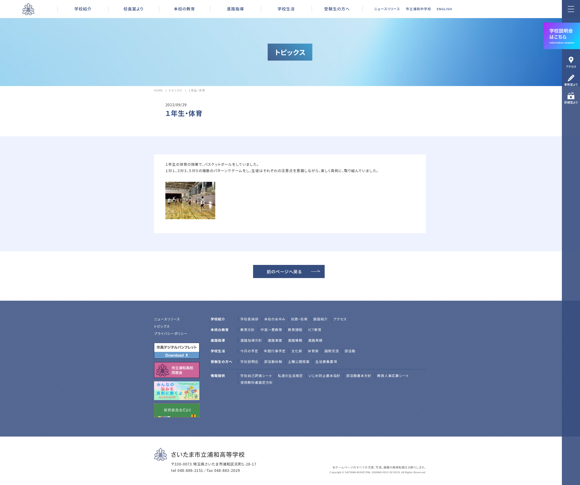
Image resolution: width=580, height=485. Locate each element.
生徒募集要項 (326, 361)
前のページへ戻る (284, 271)
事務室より (571, 84)
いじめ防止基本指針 (325, 375)
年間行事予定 (275, 350)
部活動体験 (273, 361)
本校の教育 (184, 9)
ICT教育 (314, 329)
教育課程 (295, 329)
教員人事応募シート (393, 375)
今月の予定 (249, 350)
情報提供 (218, 375)
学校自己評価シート (256, 375)
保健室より (571, 102)
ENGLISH (444, 8)
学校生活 (286, 9)
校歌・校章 (299, 319)
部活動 (350, 350)
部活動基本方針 (359, 375)
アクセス (571, 66)
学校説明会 (249, 361)
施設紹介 (320, 319)
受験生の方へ (337, 9)
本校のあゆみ (274, 319)
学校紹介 (83, 9)
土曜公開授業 (299, 361)
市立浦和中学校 (418, 8)
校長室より (133, 9)
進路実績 (315, 340)
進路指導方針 (251, 340)
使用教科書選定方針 (256, 382)
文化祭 (296, 350)
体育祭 (313, 350)
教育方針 (247, 329)
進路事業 (275, 340)
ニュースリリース (387, 8)
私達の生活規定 (290, 375)
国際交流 (331, 350)
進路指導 (235, 9)
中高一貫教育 (271, 329)
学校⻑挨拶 (249, 319)
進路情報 (295, 340)
